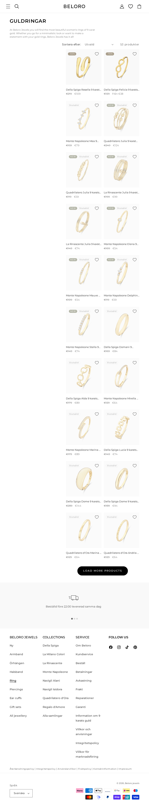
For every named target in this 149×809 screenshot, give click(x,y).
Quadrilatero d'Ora (55, 698)
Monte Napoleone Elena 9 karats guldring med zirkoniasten (120, 244)
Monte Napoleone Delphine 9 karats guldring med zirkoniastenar (121, 295)
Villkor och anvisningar (84, 732)
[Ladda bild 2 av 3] (74, 618)
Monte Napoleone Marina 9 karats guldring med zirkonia (83, 450)
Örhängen (17, 663)
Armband (16, 654)
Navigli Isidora (52, 689)
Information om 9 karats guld (88, 718)
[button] (8, 6)
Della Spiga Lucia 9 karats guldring (120, 450)
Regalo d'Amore (54, 707)
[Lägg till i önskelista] (96, 54)
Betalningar (84, 672)
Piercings (16, 689)
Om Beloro (83, 645)
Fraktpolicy (84, 768)
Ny (11, 645)
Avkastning (84, 680)
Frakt (79, 689)
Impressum (125, 768)
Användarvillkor (67, 768)
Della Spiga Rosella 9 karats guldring (83, 89)
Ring (13, 680)
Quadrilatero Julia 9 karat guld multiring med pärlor (120, 141)
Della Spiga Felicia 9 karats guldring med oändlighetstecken (121, 89)
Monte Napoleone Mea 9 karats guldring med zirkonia (81, 141)
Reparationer (85, 698)
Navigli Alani (51, 680)
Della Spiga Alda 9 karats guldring (81, 398)
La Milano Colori (54, 654)
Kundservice (84, 654)
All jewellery (18, 715)
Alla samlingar (52, 715)
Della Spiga (51, 645)
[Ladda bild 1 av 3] (72, 618)
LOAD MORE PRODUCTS (102, 570)
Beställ (80, 663)
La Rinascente (52, 663)
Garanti (81, 707)
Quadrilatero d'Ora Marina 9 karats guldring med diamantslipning (83, 553)
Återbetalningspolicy (22, 768)
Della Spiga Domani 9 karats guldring (118, 347)
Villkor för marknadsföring (87, 754)
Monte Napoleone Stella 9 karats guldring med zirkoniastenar (82, 347)
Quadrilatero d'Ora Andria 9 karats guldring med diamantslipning (121, 553)
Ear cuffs (16, 698)
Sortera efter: (71, 44)
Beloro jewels (132, 783)
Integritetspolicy (87, 743)
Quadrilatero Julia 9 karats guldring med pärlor (82, 192)
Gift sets (15, 707)
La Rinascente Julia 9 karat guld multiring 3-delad (83, 244)
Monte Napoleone (55, 672)
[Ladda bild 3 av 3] (77, 618)
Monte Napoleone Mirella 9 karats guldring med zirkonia (121, 398)
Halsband (16, 672)
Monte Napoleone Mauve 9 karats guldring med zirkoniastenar (83, 295)
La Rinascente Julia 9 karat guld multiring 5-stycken (121, 192)
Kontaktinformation (105, 768)
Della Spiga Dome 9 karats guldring (83, 501)
